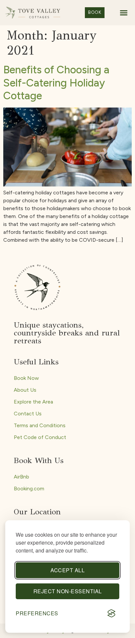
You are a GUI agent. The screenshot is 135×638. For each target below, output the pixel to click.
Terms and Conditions (40, 425)
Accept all (67, 570)
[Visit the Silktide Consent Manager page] (111, 613)
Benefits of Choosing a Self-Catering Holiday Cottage (56, 82)
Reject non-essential (67, 591)
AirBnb (21, 477)
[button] (124, 13)
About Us (25, 390)
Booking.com (29, 488)
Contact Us (28, 413)
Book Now (26, 378)
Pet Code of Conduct (40, 437)
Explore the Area (33, 402)
